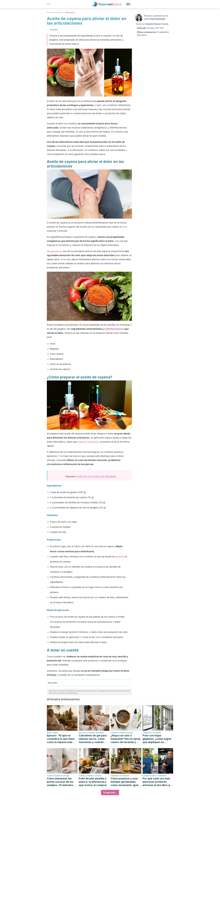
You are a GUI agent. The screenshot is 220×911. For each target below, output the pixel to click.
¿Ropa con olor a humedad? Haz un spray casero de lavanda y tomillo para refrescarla (125, 739)
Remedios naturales (55, 12)
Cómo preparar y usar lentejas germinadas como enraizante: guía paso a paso (124, 782)
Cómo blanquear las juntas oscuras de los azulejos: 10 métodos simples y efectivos (60, 782)
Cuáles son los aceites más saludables (96, 476)
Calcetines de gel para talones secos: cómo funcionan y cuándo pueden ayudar (93, 739)
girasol (118, 556)
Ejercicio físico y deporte (155, 776)
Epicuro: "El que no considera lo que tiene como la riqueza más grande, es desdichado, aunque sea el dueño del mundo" (62, 739)
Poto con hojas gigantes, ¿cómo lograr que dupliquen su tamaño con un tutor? (157, 739)
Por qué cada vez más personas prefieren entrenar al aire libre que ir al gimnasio (158, 782)
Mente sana (52, 733)
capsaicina (55, 251)
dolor (124, 226)
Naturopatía (70, 12)
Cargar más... (110, 792)
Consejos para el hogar (122, 733)
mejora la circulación (88, 441)
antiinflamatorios (114, 329)
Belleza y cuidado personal (91, 733)
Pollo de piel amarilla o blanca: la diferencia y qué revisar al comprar (93, 782)
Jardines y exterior (152, 733)
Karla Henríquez (158, 19)
